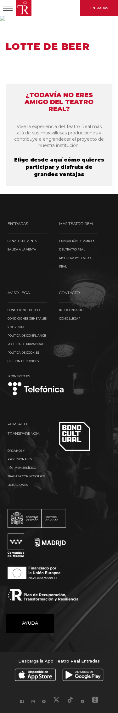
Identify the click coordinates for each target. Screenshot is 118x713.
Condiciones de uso (24, 310)
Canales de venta (22, 241)
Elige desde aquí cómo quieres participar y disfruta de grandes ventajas (59, 167)
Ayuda (30, 623)
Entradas (99, 8)
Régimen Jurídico (22, 467)
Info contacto (71, 310)
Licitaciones (18, 484)
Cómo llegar (69, 318)
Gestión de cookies (23, 361)
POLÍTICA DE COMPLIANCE (27, 335)
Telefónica (36, 386)
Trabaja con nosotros (26, 476)
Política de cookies (23, 352)
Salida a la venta (22, 249)
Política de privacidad (26, 344)
